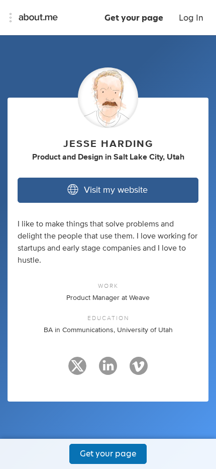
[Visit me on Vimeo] (139, 370)
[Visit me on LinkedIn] (108, 370)
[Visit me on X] (77, 370)
